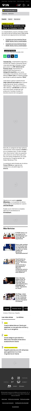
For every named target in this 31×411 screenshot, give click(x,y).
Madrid (10, 19)
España (7, 308)
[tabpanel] (15, 338)
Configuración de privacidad (21, 403)
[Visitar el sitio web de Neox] (18, 378)
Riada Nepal (4, 1)
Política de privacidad (13, 399)
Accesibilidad (15, 406)
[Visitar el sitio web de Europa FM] (24, 382)
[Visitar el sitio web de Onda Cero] (18, 382)
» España (17, 313)
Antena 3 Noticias (8, 313)
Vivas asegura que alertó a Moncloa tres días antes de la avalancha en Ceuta (15, 339)
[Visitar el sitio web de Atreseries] (12, 382)
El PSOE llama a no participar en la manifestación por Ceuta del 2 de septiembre (21, 235)
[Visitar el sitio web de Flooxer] (21, 386)
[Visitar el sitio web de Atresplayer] (15, 386)
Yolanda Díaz (7, 61)
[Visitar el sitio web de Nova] (24, 378)
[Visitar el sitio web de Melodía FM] (9, 386)
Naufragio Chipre (12, 1)
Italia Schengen (20, 1)
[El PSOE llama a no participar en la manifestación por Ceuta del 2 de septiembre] (9, 235)
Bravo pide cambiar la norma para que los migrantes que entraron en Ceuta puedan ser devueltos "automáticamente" (22, 249)
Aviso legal (4, 399)
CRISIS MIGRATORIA (10, 347)
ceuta (6, 323)
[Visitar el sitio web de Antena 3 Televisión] (6, 378)
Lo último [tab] (19, 317)
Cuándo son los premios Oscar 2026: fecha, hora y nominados (16, 40)
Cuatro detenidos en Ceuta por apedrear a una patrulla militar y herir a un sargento (16, 327)
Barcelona (17, 19)
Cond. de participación (8, 403)
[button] (28, 5)
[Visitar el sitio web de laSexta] (12, 378)
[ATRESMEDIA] (15, 373)
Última (19, 5)
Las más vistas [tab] (7, 317)
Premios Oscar (7, 68)
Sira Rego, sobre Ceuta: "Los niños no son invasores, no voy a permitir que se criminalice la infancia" (21, 297)
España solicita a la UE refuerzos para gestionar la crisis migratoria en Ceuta (16, 352)
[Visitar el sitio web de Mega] (6, 382)
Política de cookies (24, 399)
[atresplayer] (24, 5)
